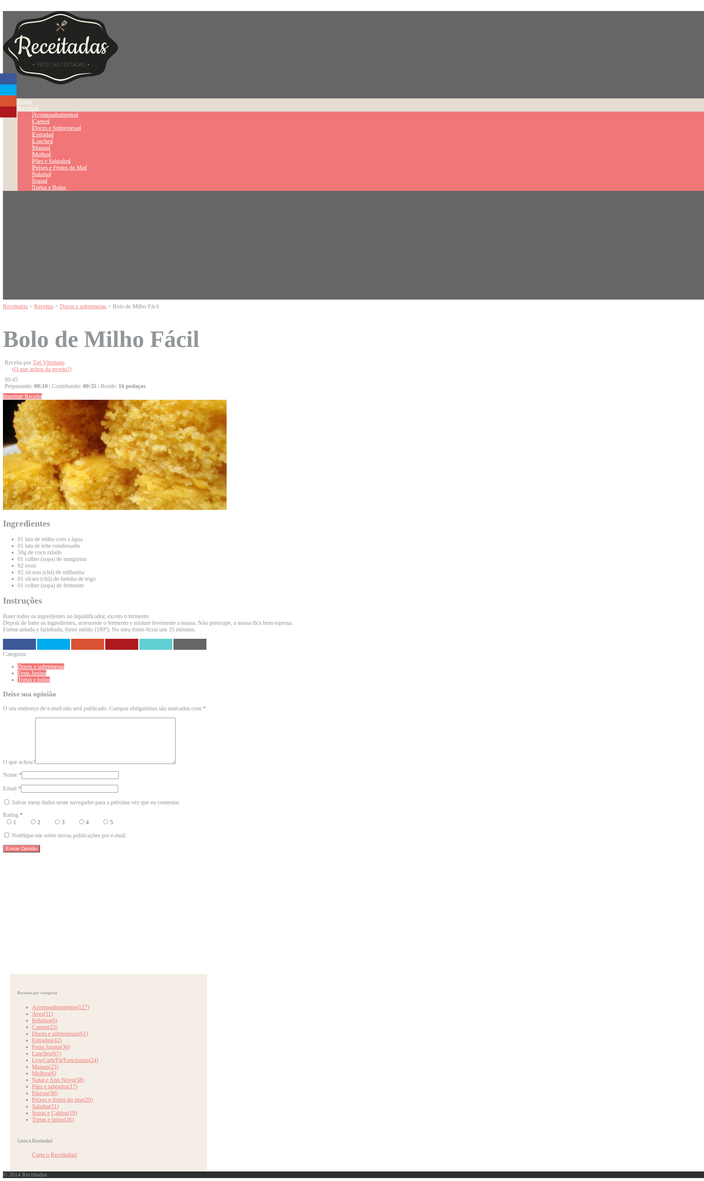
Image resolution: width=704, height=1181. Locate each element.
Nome (10, 775)
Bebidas (44, 1020)
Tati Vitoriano (49, 362)
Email (9, 788)
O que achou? (19, 762)
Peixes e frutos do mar (62, 1100)
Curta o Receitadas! (35, 1140)
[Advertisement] (355, 248)
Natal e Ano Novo (58, 1080)
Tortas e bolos (34, 680)
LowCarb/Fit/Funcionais (65, 1060)
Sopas (40, 181)
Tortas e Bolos (49, 187)
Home (25, 101)
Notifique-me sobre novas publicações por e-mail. (69, 835)
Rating (13, 815)
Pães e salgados (54, 1086)
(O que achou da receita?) (42, 369)
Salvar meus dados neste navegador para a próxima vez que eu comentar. (96, 802)
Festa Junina (32, 673)
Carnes (41, 121)
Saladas (41, 174)
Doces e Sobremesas (56, 128)
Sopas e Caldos (54, 1113)
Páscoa (45, 1093)
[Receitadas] (60, 80)
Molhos (41, 154)
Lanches (42, 141)
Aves (42, 1014)
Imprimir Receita (22, 396)
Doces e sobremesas (41, 666)
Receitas (27, 108)
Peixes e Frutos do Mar (59, 167)
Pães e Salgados (51, 161)
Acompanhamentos (55, 115)
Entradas (43, 134)
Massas (41, 148)
